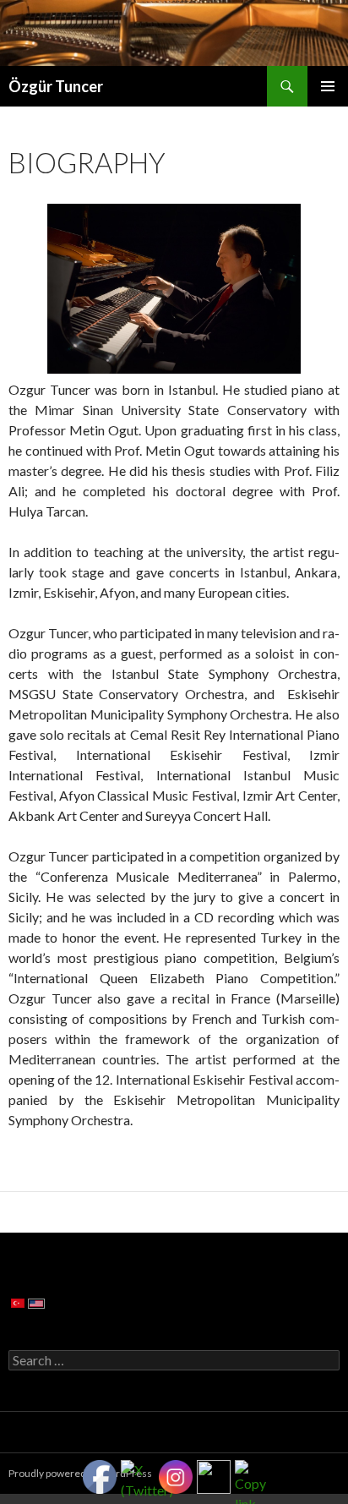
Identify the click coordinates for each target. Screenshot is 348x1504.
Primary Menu (327, 86)
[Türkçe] (17, 1302)
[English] (36, 1303)
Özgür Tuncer (55, 86)
